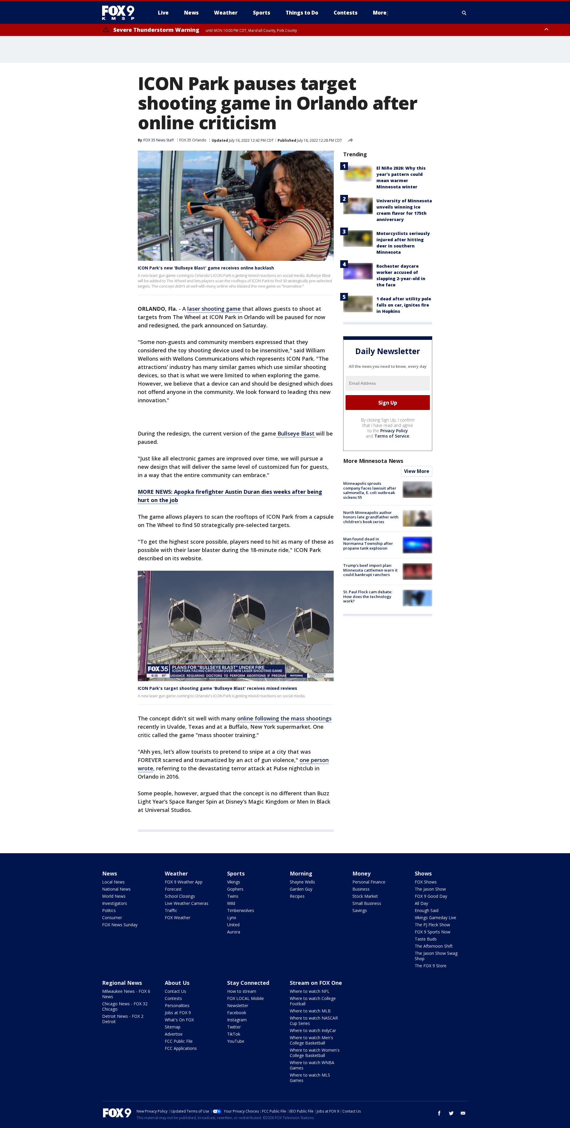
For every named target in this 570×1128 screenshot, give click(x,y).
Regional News (122, 982)
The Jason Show (430, 889)
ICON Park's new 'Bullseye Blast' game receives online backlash (206, 268)
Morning (301, 873)
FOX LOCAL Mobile (245, 998)
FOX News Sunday (119, 924)
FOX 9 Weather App (183, 882)
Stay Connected (248, 982)
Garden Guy (301, 889)
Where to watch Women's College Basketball (315, 1052)
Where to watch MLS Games (310, 1077)
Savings (359, 910)
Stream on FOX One (316, 982)
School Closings (180, 896)
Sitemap (172, 1027)
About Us (177, 982)
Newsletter (237, 1005)
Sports (236, 873)
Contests (173, 998)
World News (114, 896)
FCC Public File (179, 1041)
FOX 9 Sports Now (432, 932)
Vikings (233, 882)
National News (116, 889)
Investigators (114, 903)
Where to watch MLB (310, 1011)
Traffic (171, 910)
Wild (231, 903)
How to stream (241, 991)
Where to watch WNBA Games (312, 1065)
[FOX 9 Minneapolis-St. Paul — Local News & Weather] (121, 13)
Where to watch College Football (313, 1001)
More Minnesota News (373, 460)
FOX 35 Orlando (192, 140)
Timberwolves (240, 910)
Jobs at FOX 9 (178, 1012)
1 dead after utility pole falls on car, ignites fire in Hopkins (403, 305)
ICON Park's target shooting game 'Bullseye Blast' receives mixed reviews (217, 688)
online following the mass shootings (284, 718)
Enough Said (426, 910)
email (463, 1113)
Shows (423, 873)
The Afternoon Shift (434, 946)
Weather (176, 873)
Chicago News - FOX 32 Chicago (125, 1006)
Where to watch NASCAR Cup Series (314, 1020)
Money (361, 873)
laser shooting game (214, 308)
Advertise (174, 1034)
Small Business (366, 903)
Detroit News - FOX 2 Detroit (122, 1018)
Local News (113, 882)
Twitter (234, 1027)
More (380, 12)
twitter (451, 1113)
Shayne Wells (302, 882)
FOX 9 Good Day (431, 896)
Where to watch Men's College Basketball (311, 1040)
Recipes (297, 896)
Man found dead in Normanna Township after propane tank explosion (368, 543)
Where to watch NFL (310, 991)
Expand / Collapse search (464, 12)
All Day (421, 903)
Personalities (177, 1005)
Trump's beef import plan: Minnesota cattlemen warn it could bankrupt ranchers (370, 570)
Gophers (235, 889)
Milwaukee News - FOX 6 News (126, 993)
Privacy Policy (394, 430)
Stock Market (365, 896)
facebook (439, 1113)
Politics (109, 910)
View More (416, 471)
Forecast (173, 889)
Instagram (237, 1020)
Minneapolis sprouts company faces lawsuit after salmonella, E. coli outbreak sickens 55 (369, 490)
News (109, 873)
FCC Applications (181, 1048)
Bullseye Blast (296, 433)
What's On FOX (179, 1020)
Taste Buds (426, 939)
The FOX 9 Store (430, 965)
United (233, 924)
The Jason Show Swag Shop (436, 955)
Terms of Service (391, 436)
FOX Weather (177, 917)
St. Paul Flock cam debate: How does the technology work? (367, 596)
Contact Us (175, 991)
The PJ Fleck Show (432, 924)
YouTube (235, 1041)
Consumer (112, 917)
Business (361, 889)
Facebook (236, 1012)
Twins (232, 896)
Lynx (231, 917)
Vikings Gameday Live (435, 917)
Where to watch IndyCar (313, 1030)
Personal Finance (368, 882)
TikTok (233, 1034)
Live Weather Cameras (186, 903)
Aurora (233, 932)
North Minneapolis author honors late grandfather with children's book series (370, 516)
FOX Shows (426, 882)
